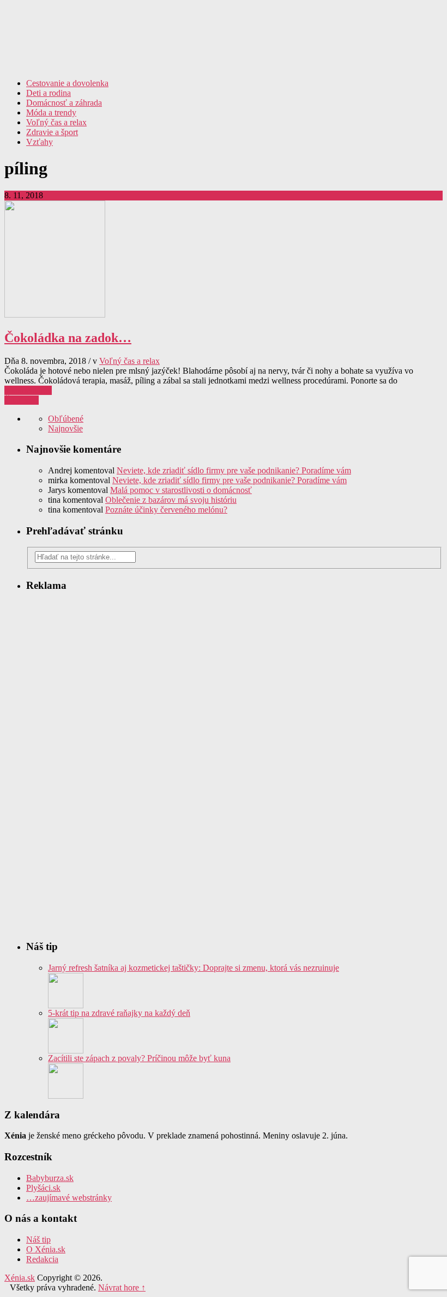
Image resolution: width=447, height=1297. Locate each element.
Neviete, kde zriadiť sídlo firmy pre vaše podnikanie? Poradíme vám (234, 470)
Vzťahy (39, 142)
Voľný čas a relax (56, 122)
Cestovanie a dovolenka (67, 83)
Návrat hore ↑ (122, 1287)
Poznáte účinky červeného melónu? (166, 509)
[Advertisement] (315, 86)
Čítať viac (21, 400)
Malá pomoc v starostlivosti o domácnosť (181, 490)
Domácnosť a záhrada (64, 102)
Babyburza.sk (50, 1178)
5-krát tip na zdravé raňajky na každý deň (119, 1013)
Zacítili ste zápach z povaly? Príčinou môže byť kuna (139, 1058)
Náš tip (38, 1239)
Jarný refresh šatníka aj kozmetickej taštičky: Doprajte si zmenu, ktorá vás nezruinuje (193, 967)
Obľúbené (65, 418)
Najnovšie (65, 428)
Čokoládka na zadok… (67, 338)
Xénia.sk (223, 30)
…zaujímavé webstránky (69, 1197)
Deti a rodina (48, 93)
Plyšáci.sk (43, 1187)
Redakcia (42, 1259)
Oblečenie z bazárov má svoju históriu (171, 499)
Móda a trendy (51, 112)
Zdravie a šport (52, 132)
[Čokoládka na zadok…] (54, 314)
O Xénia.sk (45, 1249)
